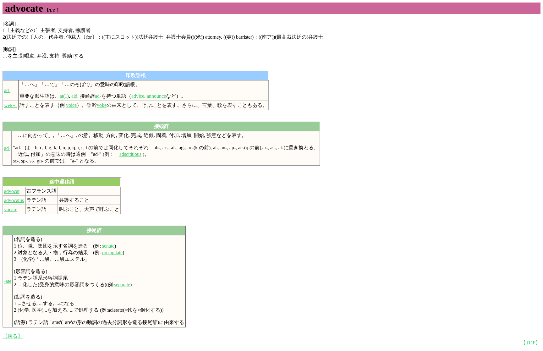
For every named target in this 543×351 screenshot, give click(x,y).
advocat (11, 191)
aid (74, 96)
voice (71, 105)
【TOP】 (530, 342)
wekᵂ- (10, 105)
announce (156, 96)
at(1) (64, 96)
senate (108, 246)
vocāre (10, 209)
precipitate (112, 252)
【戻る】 (13, 336)
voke (102, 105)
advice (137, 96)
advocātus (14, 200)
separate (122, 284)
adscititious (130, 154)
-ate (7, 281)
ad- (7, 90)
